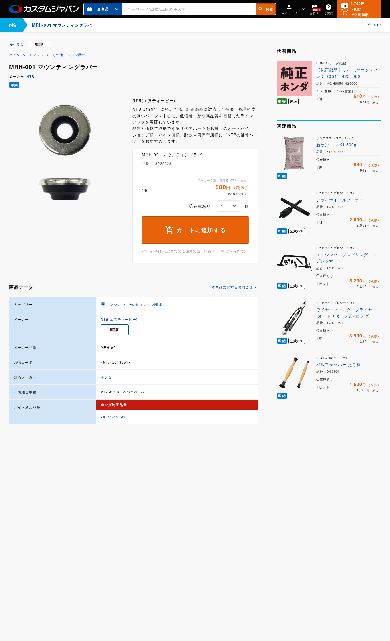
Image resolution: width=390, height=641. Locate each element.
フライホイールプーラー (340, 200)
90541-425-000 (115, 416)
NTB (30, 76)
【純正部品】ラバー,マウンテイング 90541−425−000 (347, 73)
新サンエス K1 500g (336, 144)
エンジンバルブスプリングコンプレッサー (346, 258)
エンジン (36, 54)
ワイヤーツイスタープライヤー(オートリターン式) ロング (346, 313)
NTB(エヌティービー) (119, 319)
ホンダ (106, 377)
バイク (14, 54)
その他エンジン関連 (69, 54)
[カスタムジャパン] (44, 9)
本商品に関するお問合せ (232, 286)
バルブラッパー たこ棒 (338, 364)
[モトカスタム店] (12, 25)
